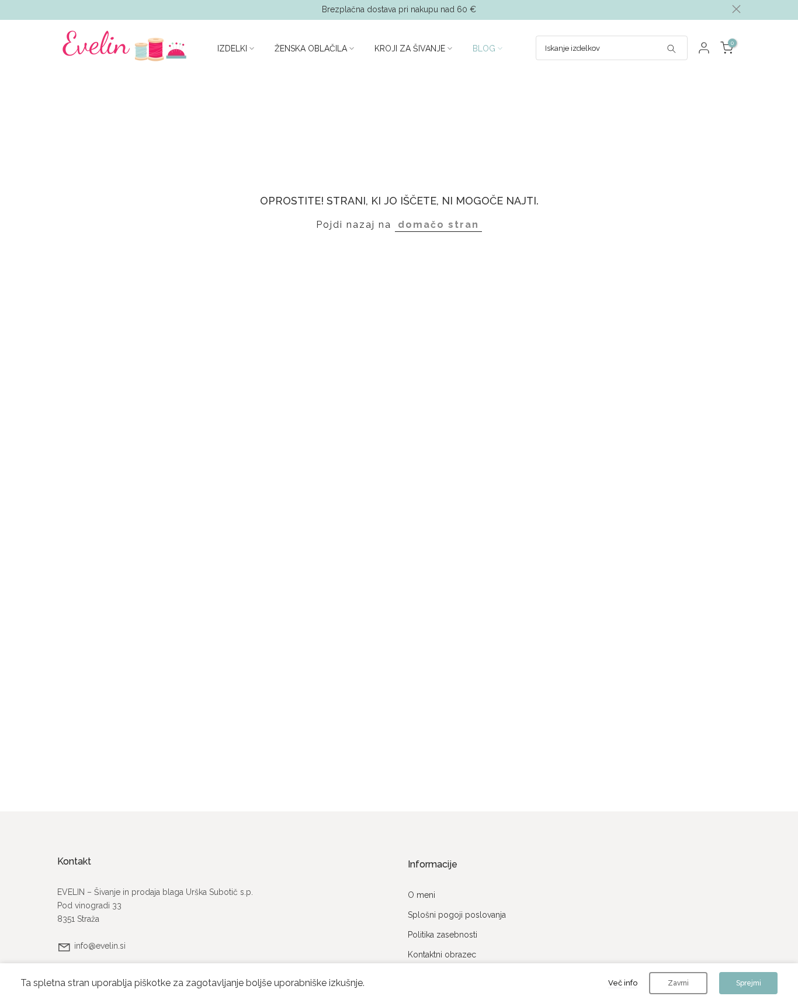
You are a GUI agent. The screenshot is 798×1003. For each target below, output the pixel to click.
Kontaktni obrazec (442, 954)
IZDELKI (232, 48)
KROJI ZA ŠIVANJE (409, 48)
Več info (622, 982)
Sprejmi (748, 983)
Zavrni (678, 983)
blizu (61, 9)
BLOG (484, 48)
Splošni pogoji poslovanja (457, 914)
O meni (421, 895)
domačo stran (438, 224)
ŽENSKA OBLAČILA (311, 48)
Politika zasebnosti (442, 934)
